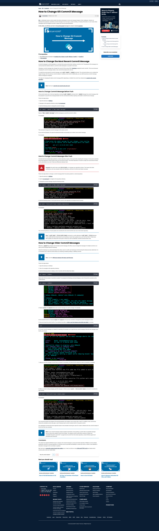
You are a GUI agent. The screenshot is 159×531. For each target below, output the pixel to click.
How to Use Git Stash (86, 475)
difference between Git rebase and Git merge (63, 257)
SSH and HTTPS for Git (82, 448)
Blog (82, 517)
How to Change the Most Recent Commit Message (110, 39)
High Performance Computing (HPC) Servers (72, 497)
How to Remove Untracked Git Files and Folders (109, 476)
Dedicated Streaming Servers (71, 499)
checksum (74, 68)
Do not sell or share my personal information (86, 507)
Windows (71, 56)
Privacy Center (82, 505)
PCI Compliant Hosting (84, 503)
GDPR (74, 517)
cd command (62, 103)
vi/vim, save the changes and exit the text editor (77, 322)
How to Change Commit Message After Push (111, 44)
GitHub (104, 517)
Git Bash (50, 100)
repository (80, 25)
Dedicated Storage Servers (71, 502)
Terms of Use (65, 517)
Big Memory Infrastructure (71, 508)
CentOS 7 (75, 56)
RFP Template (109, 517)
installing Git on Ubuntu (59, 56)
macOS (66, 56)
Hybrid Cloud (82, 488)
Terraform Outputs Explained (58, 505)
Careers (107, 501)
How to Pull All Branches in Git (47, 475)
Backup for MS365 (96, 490)
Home (40, 8)
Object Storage (82, 496)
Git (39, 20)
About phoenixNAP (109, 488)
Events (107, 499)
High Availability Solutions (98, 494)
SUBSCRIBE (110, 56)
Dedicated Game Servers (71, 501)
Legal (53, 517)
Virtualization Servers (70, 494)
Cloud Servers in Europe (70, 506)
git (97, 15)
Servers (68, 486)
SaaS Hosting (95, 492)
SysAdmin (46, 8)
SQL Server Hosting (70, 504)
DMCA (70, 517)
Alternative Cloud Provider (84, 490)
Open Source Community (111, 494)
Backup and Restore (96, 488)
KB (42, 8)
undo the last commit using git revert (61, 85)
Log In (156, 1)
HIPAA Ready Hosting (84, 501)
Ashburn (54, 490)
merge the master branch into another (54, 448)
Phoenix (54, 488)
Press (107, 497)
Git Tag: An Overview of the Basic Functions (69, 476)
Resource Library (109, 496)
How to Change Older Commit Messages (110, 46)
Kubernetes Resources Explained (59, 510)
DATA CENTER (57, 486)
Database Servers (69, 492)
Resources (86, 517)
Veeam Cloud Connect (84, 492)
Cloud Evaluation (96, 496)
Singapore (55, 496)
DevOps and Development (44, 473)
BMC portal (70, 512)
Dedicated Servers (69, 490)
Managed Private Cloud (84, 494)
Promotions (110, 505)
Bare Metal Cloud (69, 488)
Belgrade (54, 494)
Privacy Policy (58, 517)
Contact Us (49, 517)
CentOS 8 (81, 56)
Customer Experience (110, 492)
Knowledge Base (92, 517)
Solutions (96, 486)
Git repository (44, 58)
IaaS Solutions (109, 490)
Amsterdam (55, 492)
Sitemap (78, 517)
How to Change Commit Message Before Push (111, 42)
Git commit (61, 25)
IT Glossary (99, 517)
